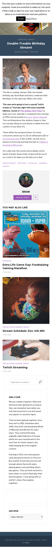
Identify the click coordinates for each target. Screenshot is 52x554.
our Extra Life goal (11, 138)
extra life (32, 163)
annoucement (9, 163)
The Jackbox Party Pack (31, 110)
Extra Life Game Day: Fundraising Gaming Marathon (25, 266)
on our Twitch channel (36, 117)
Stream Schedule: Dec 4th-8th (24, 331)
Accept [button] (21, 18)
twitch (6, 166)
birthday (22, 163)
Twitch (31, 39)
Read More (31, 18)
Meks (27, 542)
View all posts (22, 197)
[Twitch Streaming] (26, 350)
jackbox (43, 163)
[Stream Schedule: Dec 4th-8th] (26, 300)
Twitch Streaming (15, 367)
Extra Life (22, 39)
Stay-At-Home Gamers (12, 327)
